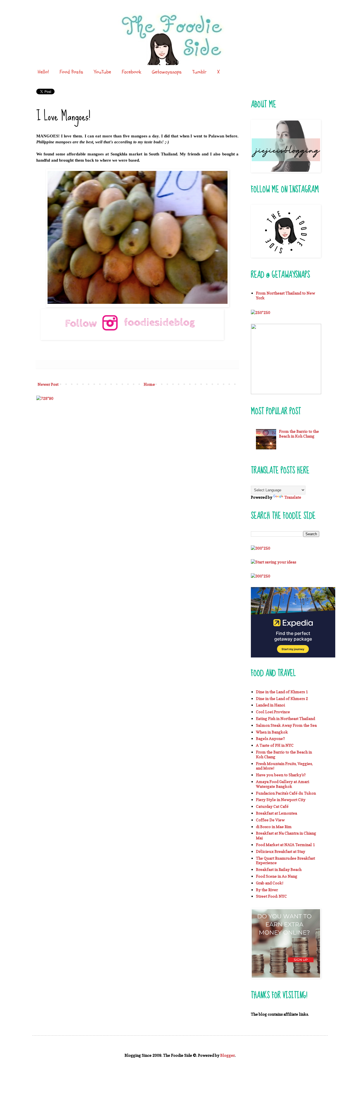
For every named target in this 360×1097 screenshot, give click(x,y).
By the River (267, 889)
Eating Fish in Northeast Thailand (285, 718)
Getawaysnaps (167, 71)
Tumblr (199, 71)
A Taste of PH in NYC (275, 745)
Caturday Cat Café (272, 806)
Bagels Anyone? (270, 738)
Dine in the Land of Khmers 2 (282, 698)
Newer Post (48, 384)
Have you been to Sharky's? (281, 774)
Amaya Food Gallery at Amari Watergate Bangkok (282, 784)
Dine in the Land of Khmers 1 (282, 691)
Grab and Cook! (269, 882)
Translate (292, 497)
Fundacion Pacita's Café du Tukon (286, 793)
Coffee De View (270, 819)
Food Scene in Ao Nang (276, 876)
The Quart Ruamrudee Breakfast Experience (285, 860)
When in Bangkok (272, 732)
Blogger (227, 1055)
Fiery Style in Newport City (280, 799)
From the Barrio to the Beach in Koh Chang (299, 433)
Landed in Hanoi (270, 705)
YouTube (102, 71)
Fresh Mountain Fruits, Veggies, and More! (284, 766)
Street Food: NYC (271, 896)
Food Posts (71, 71)
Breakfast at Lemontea (276, 813)
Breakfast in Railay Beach (279, 869)
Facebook (131, 71)
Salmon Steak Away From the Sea (286, 725)
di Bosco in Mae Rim (274, 826)
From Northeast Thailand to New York (285, 295)
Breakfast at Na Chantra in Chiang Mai (286, 835)
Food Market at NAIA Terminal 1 (285, 844)
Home (149, 384)
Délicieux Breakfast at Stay (280, 851)
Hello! (43, 71)
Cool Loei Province (273, 711)
